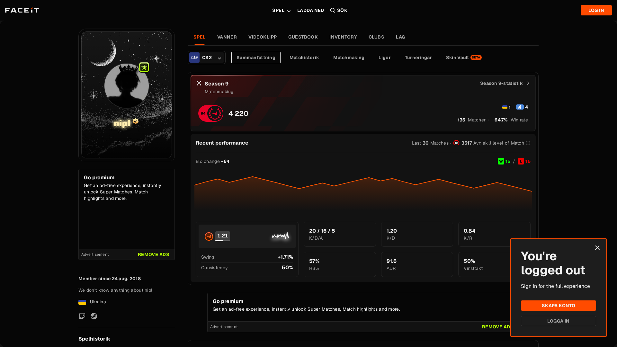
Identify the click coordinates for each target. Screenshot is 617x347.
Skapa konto (559, 305)
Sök (342, 10)
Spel (278, 10)
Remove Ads (153, 254)
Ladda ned (310, 10)
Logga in (558, 321)
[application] (363, 191)
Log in (596, 10)
